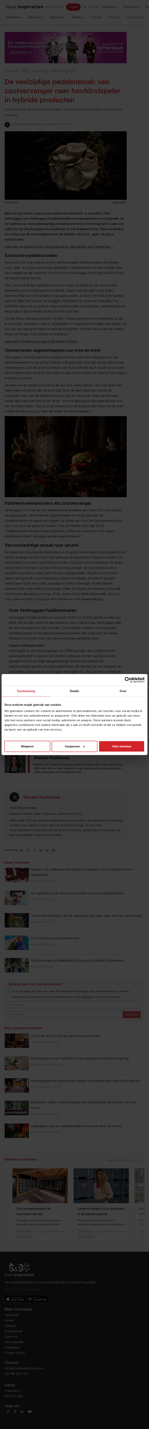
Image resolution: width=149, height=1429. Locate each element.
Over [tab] (123, 691)
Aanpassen (72, 746)
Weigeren (27, 746)
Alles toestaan (121, 746)
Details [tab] (74, 691)
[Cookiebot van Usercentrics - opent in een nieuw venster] (128, 680)
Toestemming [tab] (26, 691)
